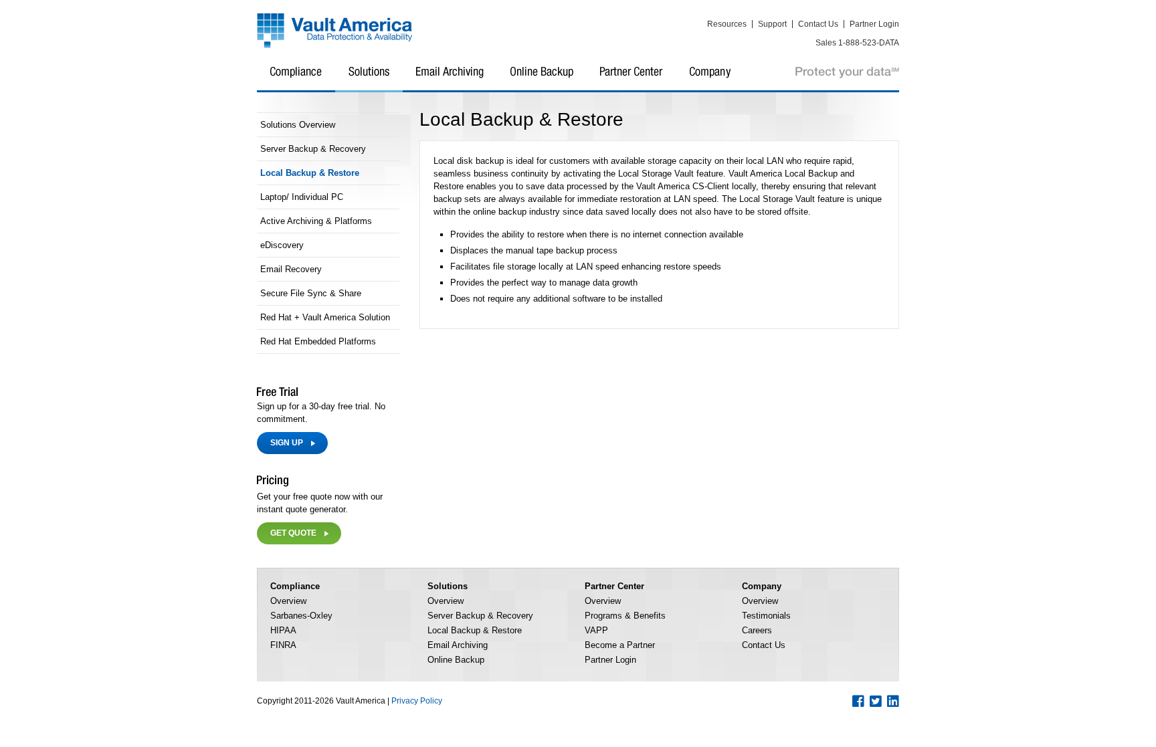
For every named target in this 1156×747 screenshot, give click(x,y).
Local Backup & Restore (309, 173)
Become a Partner (620, 645)
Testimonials (766, 616)
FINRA (283, 645)
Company (710, 79)
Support (772, 24)
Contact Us (818, 24)
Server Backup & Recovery (313, 149)
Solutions (369, 79)
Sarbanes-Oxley (301, 616)
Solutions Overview (297, 125)
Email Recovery (291, 269)
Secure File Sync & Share (310, 293)
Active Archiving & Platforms (316, 221)
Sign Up (286, 442)
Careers (757, 630)
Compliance (296, 79)
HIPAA (283, 630)
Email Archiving (450, 79)
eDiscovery (282, 245)
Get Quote (293, 533)
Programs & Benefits (625, 616)
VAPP (596, 630)
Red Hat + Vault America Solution (325, 317)
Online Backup (542, 79)
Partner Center (631, 79)
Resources (727, 24)
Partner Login (874, 24)
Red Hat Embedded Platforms (318, 341)
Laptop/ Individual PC (301, 197)
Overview (288, 601)
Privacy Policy (416, 701)
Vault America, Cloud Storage (334, 31)
